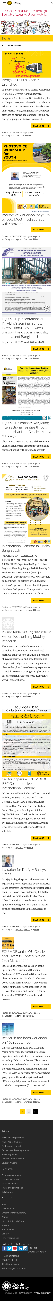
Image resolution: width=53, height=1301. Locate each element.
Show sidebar (14, 45)
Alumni (5, 1217)
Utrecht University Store (13, 1221)
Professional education (12, 1146)
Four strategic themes (12, 1175)
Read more (38, 126)
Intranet (5, 1225)
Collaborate (7, 1192)
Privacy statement (10, 1238)
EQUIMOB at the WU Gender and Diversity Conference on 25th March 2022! (24, 956)
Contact (5, 1233)
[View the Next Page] (35, 1112)
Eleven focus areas (10, 1179)
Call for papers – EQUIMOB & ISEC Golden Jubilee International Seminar (24, 783)
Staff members (9, 1229)
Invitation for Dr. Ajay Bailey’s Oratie (24, 871)
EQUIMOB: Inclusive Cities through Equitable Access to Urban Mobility (24, 12)
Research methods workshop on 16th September (24, 1040)
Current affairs (9, 1208)
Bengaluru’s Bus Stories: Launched (20, 82)
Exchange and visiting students (16, 1150)
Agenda (19, 239)
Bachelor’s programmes (13, 1137)
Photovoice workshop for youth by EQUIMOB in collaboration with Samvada (26, 219)
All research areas (10, 1183)
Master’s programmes (12, 1142)
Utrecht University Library (14, 1212)
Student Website (9, 1162)
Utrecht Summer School (13, 1158)
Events (19, 135)
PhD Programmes (10, 1154)
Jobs (4, 1204)
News (28, 135)
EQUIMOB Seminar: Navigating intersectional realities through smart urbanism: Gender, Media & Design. (26, 429)
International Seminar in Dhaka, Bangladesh (26, 548)
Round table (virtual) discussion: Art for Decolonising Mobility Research (26, 636)
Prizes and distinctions (12, 1187)
